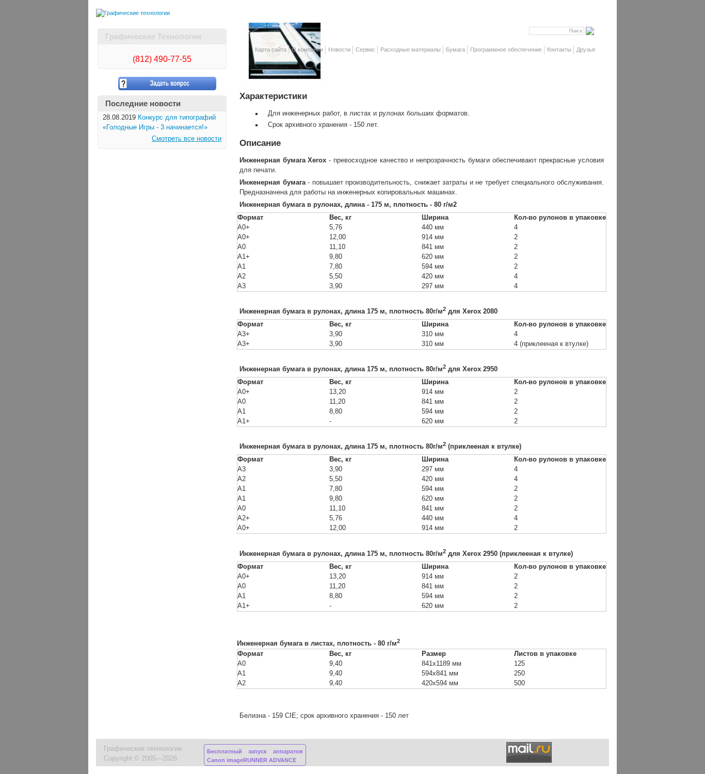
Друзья (585, 49)
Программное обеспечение (506, 49)
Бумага (455, 49)
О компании (307, 49)
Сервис (365, 49)
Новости (339, 49)
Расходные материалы (410, 49)
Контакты (559, 49)
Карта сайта (270, 49)
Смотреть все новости (186, 138)
